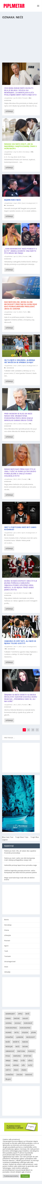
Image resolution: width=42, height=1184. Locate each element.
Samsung (17, 1056)
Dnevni (16, 1018)
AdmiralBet (10, 1014)
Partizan (21, 1051)
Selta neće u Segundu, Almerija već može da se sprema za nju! (19, 361)
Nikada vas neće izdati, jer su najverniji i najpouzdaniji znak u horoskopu (20, 146)
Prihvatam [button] (25, 1176)
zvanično (9, 1075)
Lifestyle (7, 935)
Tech (24, 312)
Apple (20, 1014)
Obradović (10, 1051)
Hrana (6, 930)
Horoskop (26, 152)
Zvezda (19, 1075)
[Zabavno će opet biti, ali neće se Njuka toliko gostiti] (21, 627)
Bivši (27, 1014)
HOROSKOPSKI (25, 1028)
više (23, 1065)
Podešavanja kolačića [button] (11, 1176)
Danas (8, 1018)
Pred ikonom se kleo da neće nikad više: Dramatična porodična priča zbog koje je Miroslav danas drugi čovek (18, 416)
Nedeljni (9, 1046)
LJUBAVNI (19, 1037)
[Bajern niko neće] (21, 185)
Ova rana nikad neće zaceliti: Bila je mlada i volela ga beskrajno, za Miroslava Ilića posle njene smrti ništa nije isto (20, 91)
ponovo (31, 1051)
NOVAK (25, 1046)
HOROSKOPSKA (11, 1028)
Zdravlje (7, 972)
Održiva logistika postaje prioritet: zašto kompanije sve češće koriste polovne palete (20, 871)
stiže (23, 1061)
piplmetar (9, 98)
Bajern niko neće (12, 200)
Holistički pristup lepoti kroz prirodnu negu (20, 865)
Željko (8, 1079)
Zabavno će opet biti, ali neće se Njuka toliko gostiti (20, 642)
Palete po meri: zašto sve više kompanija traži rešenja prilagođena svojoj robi (19, 859)
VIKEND (16, 1065)
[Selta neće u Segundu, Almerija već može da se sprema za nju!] (21, 346)
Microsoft (30, 1037)
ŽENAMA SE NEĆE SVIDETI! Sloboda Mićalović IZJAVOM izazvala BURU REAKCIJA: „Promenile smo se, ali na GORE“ (20, 698)
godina (8, 1023)
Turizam (7, 956)
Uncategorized (30, 203)
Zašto (8, 1070)
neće (17, 1046)
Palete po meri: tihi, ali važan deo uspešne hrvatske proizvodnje (20, 852)
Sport (23, 203)
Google (18, 1023)
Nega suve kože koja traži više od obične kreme (19, 879)
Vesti (6, 967)
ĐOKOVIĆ (28, 1075)
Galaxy (25, 1018)
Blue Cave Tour (7, 837)
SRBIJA (8, 1061)
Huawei (8, 1032)
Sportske (27, 1056)
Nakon (25, 1042)
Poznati (24, 98)
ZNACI (16, 1070)
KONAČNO (9, 1037)
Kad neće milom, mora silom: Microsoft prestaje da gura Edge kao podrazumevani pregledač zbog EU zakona (20, 305)
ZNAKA (23, 1070)
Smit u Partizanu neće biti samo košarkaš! (20, 528)
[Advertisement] (21, 41)
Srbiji (15, 1061)
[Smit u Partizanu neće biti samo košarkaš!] (21, 513)
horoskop (28, 1023)
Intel (17, 1032)
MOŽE (8, 1042)
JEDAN (33, 1032)
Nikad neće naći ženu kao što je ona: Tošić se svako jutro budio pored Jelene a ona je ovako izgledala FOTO (20, 472)
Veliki (8, 1065)
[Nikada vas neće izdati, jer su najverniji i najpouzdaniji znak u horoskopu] (21, 129)
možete (16, 1042)
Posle (8, 1056)
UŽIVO (30, 1061)
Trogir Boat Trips (21, 837)
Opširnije (9, 111)
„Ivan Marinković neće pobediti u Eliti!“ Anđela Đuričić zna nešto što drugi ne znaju (20, 251)
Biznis (6, 920)
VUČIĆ (30, 1065)
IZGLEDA (25, 1032)
